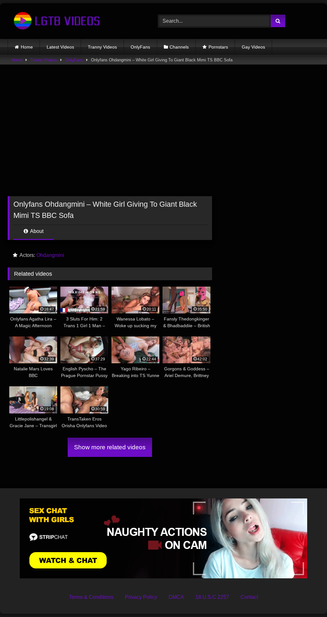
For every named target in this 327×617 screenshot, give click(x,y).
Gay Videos (253, 47)
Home (27, 47)
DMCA (176, 597)
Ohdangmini (50, 255)
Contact (249, 597)
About (36, 231)
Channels (179, 47)
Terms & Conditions (91, 597)
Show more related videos (110, 447)
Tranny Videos (102, 47)
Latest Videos (60, 47)
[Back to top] (307, 598)
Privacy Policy (141, 597)
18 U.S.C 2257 (212, 597)
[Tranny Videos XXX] (73, 21)
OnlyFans (140, 47)
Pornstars (218, 47)
